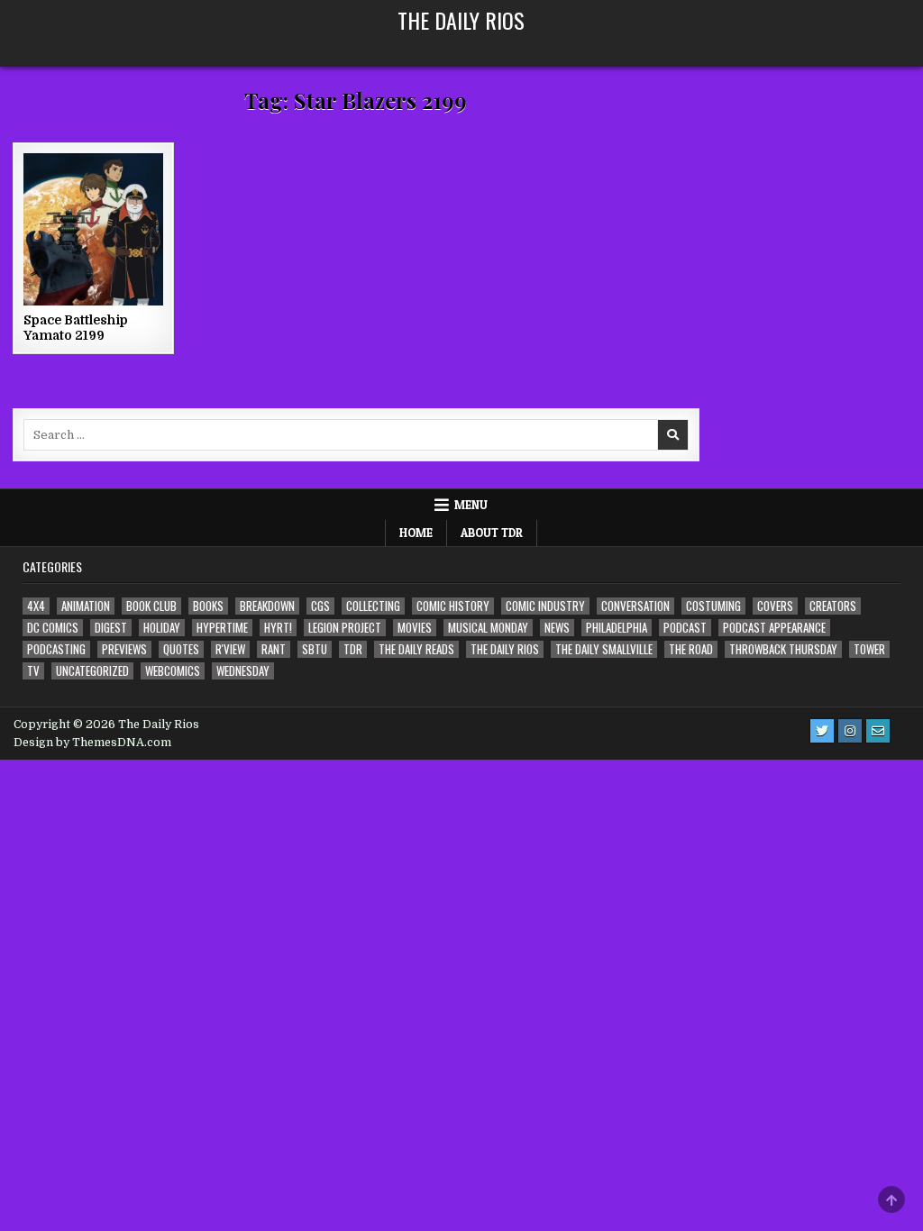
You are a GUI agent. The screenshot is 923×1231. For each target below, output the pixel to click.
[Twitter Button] (822, 731)
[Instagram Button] (850, 731)
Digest (111, 627)
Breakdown (267, 606)
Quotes (181, 649)
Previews (124, 649)
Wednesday (243, 670)
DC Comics (52, 627)
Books (208, 606)
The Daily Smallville (604, 649)
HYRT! (278, 627)
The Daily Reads (416, 649)
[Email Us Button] (878, 731)
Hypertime (222, 627)
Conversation (635, 606)
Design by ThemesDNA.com (92, 742)
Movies (415, 627)
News (557, 627)
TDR (352, 649)
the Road (691, 649)
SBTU (314, 649)
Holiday (161, 627)
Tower (869, 649)
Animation (85, 606)
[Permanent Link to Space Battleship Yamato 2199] (93, 229)
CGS (320, 606)
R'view (230, 649)
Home (416, 532)
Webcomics (172, 670)
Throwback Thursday (783, 649)
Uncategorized (92, 670)
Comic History (452, 606)
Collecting (373, 606)
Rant (273, 649)
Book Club (151, 606)
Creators (832, 606)
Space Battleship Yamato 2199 (75, 327)
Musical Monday (488, 627)
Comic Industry (545, 606)
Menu (471, 504)
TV (33, 670)
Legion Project (344, 627)
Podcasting (56, 649)
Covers (775, 606)
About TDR (492, 532)
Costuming (713, 606)
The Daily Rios (461, 20)
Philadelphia (616, 627)
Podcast (685, 627)
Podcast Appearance (774, 627)
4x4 (36, 606)
